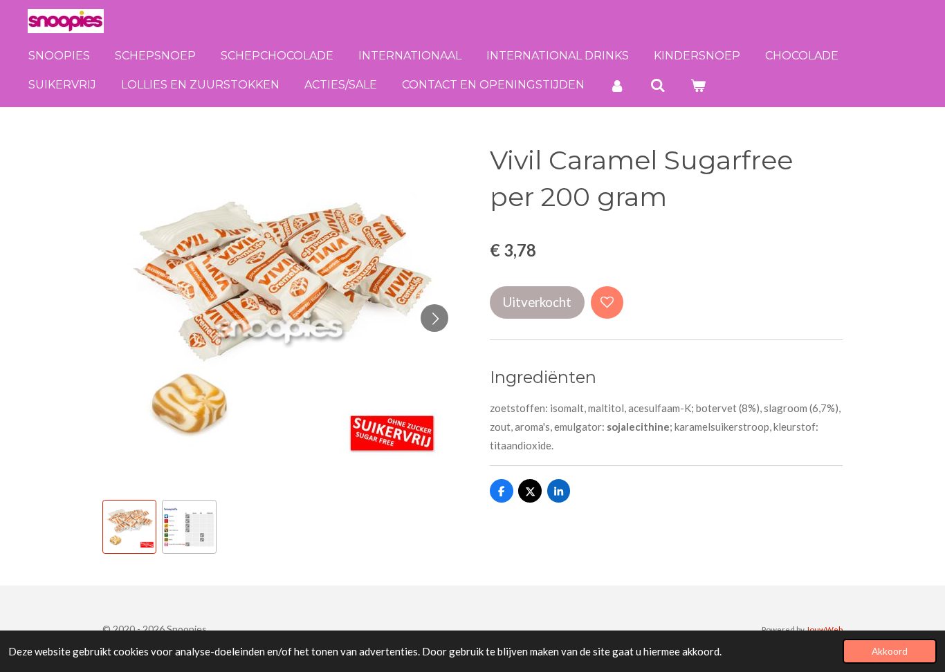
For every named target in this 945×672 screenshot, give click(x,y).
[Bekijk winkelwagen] (698, 85)
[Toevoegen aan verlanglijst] (607, 302)
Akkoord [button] (890, 651)
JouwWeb (824, 629)
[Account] (617, 85)
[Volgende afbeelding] (434, 318)
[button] (129, 527)
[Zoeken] (657, 85)
